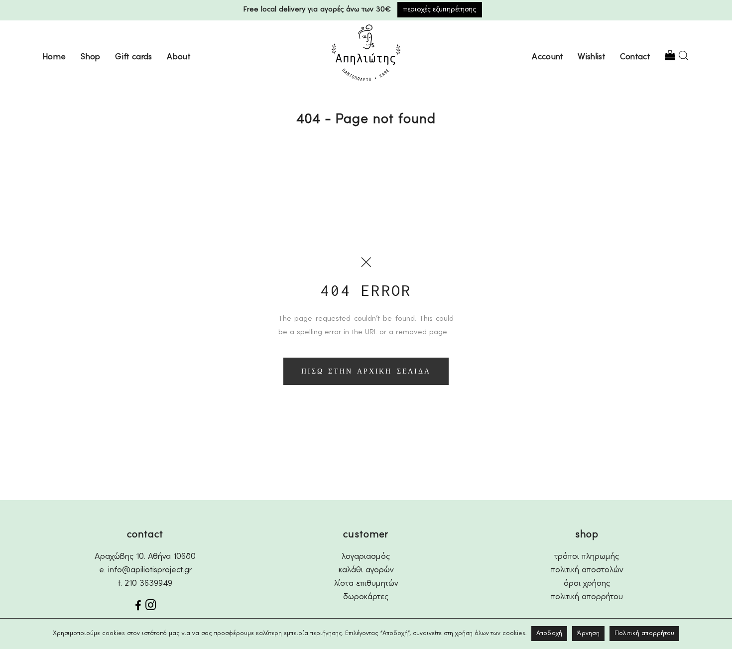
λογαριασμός (366, 556)
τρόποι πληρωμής (587, 556)
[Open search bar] (684, 55)
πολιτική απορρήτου (587, 597)
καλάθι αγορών (366, 570)
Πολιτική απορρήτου (644, 633)
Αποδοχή (549, 633)
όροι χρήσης (587, 583)
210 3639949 (148, 583)
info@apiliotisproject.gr (150, 570)
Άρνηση (588, 633)
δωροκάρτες (365, 597)
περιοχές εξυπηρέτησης (439, 9)
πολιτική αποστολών (587, 570)
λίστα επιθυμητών (366, 583)
